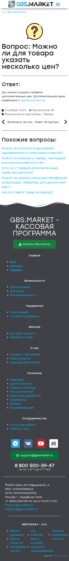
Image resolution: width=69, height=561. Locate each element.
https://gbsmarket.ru (19, 505)
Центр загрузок (21, 383)
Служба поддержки (24, 316)
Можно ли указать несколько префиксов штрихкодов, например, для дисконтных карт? (34, 182)
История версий (21, 391)
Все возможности (22, 295)
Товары (48, 114)
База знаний (19, 312)
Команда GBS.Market (25, 362)
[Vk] (28, 443)
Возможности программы (23, 114)
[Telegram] (15, 443)
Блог (13, 262)
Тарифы (16, 270)
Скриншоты (18, 399)
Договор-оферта (23, 333)
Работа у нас (19, 428)
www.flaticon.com (60, 556)
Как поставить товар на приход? (27, 192)
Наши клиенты (20, 358)
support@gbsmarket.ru (21, 509)
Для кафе (17, 291)
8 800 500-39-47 (34, 465)
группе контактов (32, 100)
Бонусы (15, 403)
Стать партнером (22, 424)
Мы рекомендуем (22, 407)
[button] (58, 4)
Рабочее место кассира (37, 538)
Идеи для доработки (25, 395)
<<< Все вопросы (14, 12)
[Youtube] (41, 443)
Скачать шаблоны (23, 387)
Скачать (16, 266)
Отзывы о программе (25, 354)
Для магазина (20, 287)
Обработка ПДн (21, 337)
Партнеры (17, 379)
